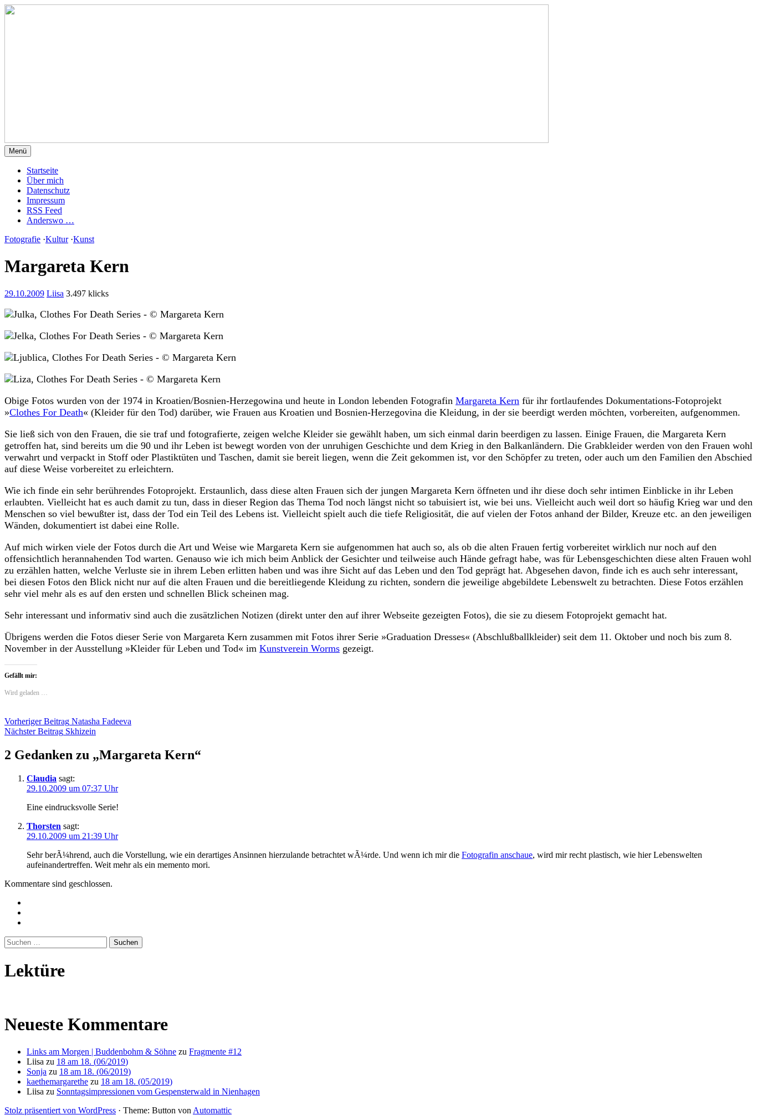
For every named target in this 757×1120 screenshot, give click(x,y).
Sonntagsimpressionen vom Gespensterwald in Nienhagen (158, 1091)
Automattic (212, 1110)
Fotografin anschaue (497, 855)
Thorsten (44, 826)
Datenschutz (48, 190)
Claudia (42, 778)
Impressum (46, 200)
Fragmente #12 (215, 1051)
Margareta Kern (487, 400)
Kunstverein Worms (299, 648)
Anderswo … (50, 220)
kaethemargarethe (57, 1081)
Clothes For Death (46, 412)
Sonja (37, 1071)
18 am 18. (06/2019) (92, 1061)
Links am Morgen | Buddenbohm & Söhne (101, 1051)
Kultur (56, 239)
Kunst (83, 239)
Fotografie (22, 239)
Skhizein (50, 731)
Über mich (45, 180)
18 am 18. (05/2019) (136, 1081)
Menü (18, 151)
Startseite (42, 170)
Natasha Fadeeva (67, 721)
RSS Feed (44, 210)
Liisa (55, 293)
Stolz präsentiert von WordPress (60, 1110)
